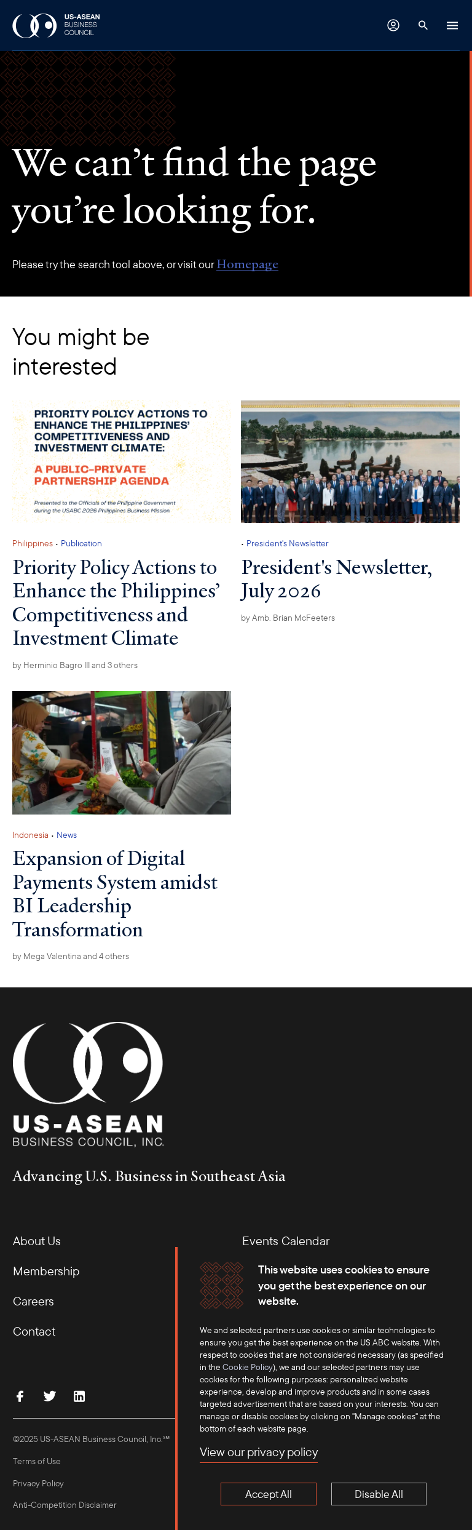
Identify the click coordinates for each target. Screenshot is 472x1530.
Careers (33, 1301)
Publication (81, 543)
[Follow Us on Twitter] (49, 1396)
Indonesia (30, 834)
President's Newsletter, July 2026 (336, 578)
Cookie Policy (247, 1367)
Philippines (32, 543)
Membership (46, 1270)
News (67, 834)
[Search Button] (422, 25)
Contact (34, 1331)
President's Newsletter (287, 543)
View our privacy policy (259, 1452)
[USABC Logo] (56, 25)
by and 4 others (70, 956)
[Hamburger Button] (452, 25)
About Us (37, 1240)
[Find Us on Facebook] (20, 1396)
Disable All (379, 1494)
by (288, 617)
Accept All (268, 1494)
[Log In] (393, 25)
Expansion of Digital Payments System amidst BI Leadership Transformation (115, 893)
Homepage (247, 264)
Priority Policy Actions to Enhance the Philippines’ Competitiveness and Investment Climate (116, 602)
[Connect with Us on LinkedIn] (79, 1396)
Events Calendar (285, 1240)
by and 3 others (75, 665)
